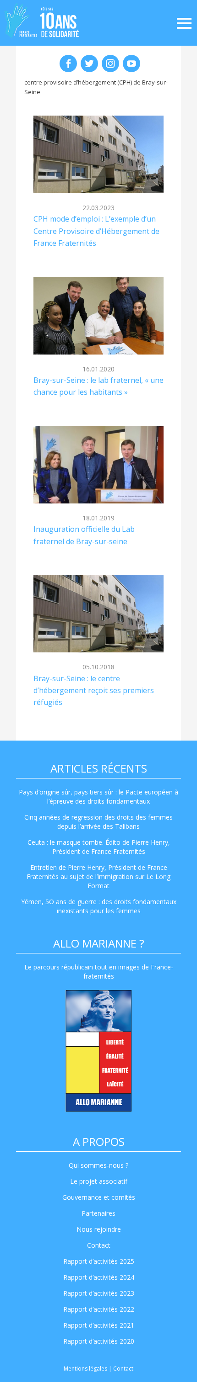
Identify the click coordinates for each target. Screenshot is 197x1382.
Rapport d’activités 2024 (98, 1277)
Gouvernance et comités (98, 1197)
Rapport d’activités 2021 (98, 1325)
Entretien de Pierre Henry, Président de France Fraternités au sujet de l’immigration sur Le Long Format (98, 876)
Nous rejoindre (99, 1229)
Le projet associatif (98, 1181)
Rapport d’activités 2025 (98, 1261)
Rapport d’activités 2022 (98, 1309)
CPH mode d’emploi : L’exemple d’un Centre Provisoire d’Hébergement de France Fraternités (96, 231)
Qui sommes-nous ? (98, 1165)
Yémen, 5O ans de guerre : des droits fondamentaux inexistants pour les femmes (98, 906)
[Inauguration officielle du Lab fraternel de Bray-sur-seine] (98, 464)
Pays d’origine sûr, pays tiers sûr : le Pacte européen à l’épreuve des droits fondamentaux (98, 796)
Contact (98, 1245)
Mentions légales (85, 1368)
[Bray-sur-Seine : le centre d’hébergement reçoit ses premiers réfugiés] (98, 613)
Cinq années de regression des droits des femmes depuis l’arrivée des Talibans (98, 822)
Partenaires (98, 1213)
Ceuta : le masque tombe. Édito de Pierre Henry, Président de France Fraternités (98, 847)
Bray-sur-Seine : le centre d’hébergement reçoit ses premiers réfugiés (93, 690)
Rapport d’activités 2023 (98, 1293)
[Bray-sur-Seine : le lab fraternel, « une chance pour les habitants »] (98, 316)
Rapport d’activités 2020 (98, 1341)
